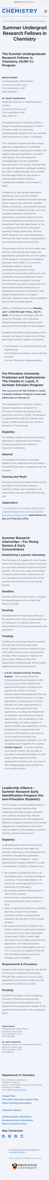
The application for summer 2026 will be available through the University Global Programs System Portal (23, 511)
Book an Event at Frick (14, 1124)
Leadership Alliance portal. (29, 976)
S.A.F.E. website (13, 683)
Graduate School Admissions (17, 1120)
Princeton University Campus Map (20, 1099)
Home (5, 21)
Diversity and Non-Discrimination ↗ (24, 1150)
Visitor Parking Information (16, 1103)
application (13, 391)
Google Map (8, 1096)
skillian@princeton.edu (12, 1047)
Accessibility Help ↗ (17, 1152)
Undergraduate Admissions (16, 1116)
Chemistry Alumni (11, 1110)
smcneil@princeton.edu (12, 1031)
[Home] (19, 10)
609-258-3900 (20, 1090)
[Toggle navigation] (45, 11)
